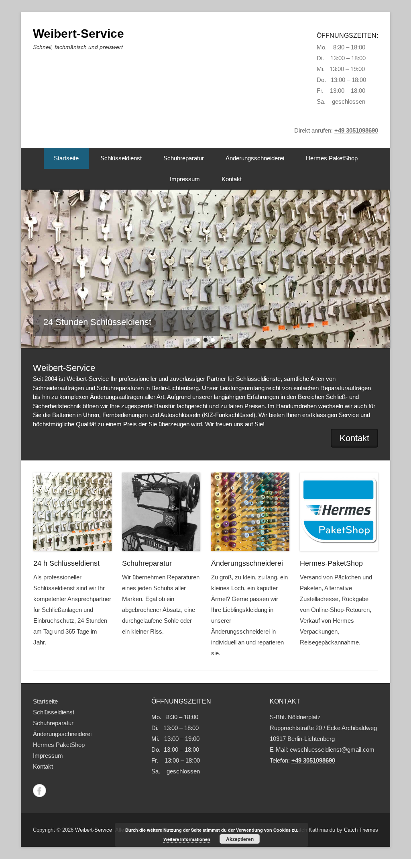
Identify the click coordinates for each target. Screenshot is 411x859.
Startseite (66, 158)
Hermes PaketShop (332, 158)
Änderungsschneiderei (255, 158)
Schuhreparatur (183, 158)
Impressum (185, 179)
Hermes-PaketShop (331, 563)
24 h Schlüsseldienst (66, 563)
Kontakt (232, 179)
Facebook (39, 790)
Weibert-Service (78, 33)
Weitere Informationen (186, 839)
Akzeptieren (240, 839)
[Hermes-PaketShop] (339, 511)
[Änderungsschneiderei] (250, 511)
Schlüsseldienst (121, 158)
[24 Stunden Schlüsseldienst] (205, 269)
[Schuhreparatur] (161, 511)
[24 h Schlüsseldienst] (72, 511)
